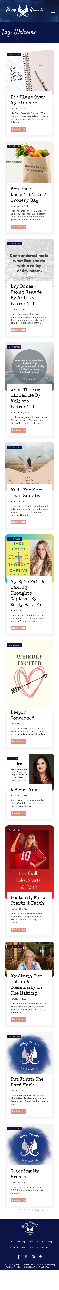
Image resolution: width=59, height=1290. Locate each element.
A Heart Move (25, 790)
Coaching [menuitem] (20, 1241)
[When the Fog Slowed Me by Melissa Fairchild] (29, 366)
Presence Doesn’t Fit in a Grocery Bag (29, 195)
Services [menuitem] (40, 1241)
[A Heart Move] (29, 772)
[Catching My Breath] (29, 1147)
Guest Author (14, 244)
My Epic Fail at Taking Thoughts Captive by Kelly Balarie (28, 593)
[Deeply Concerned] (29, 676)
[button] (53, 11)
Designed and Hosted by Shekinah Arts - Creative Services (29, 1267)
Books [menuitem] (24, 1247)
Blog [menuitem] (50, 1241)
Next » (39, 1210)
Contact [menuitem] (14, 1247)
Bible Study (14, 54)
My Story (13, 758)
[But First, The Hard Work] (29, 1056)
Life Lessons (14, 645)
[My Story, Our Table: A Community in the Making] (29, 959)
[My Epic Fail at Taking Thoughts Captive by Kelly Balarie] (29, 558)
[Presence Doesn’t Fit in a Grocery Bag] (29, 165)
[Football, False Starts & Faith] (29, 862)
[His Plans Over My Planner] (29, 74)
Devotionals (14, 146)
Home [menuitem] (10, 1241)
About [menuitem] (30, 1241)
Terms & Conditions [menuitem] (39, 1247)
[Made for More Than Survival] (29, 466)
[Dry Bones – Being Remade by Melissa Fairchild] (29, 263)
